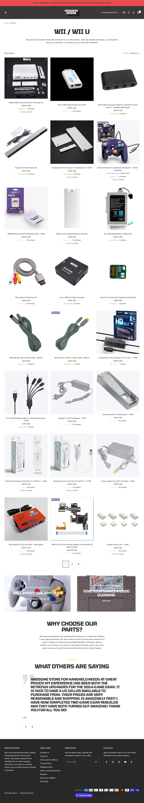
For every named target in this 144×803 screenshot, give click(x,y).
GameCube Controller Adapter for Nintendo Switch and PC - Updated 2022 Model (118, 106)
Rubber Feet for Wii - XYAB (117, 545)
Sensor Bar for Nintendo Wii (26, 168)
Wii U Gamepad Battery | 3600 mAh (118, 234)
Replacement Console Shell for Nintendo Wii (26, 103)
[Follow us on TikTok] (131, 762)
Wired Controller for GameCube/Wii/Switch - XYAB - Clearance (117, 169)
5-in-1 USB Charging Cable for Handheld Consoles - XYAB (26, 419)
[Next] (78, 564)
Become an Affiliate (47, 778)
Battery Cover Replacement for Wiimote (72, 234)
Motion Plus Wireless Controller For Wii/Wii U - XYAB (26, 481)
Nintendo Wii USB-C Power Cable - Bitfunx (26, 358)
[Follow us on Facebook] (107, 762)
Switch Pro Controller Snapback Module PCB (117, 297)
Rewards (43, 774)
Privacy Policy (45, 763)
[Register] (96, 762)
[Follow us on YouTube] (125, 762)
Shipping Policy (46, 767)
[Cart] (138, 13)
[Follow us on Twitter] (113, 762)
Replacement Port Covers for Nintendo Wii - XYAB (72, 168)
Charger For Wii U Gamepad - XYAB (72, 418)
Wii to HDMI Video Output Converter (72, 105)
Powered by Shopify (26, 793)
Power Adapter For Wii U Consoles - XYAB (117, 481)
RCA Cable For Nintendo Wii (26, 297)
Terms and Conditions (49, 760)
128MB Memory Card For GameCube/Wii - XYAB (26, 234)
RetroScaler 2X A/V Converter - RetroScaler (26, 545)
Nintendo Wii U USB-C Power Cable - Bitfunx (72, 358)
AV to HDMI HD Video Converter (72, 297)
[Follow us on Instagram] (119, 762)
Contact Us (44, 753)
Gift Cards (44, 782)
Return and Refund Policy (50, 771)
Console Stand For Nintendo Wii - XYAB (117, 414)
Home (6, 23)
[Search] (129, 13)
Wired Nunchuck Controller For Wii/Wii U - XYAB (72, 481)
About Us (44, 756)
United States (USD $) (109, 12)
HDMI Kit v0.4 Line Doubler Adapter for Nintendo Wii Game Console (72, 546)
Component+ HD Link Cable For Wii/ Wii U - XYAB (118, 358)
